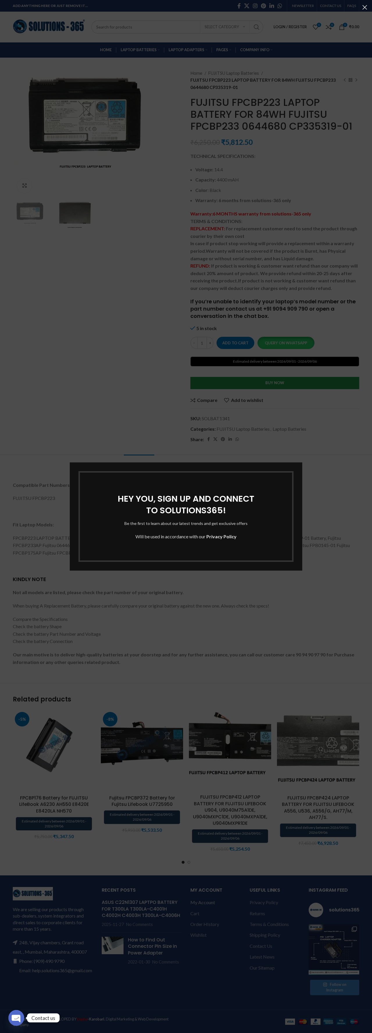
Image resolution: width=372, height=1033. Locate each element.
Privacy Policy (221, 536)
